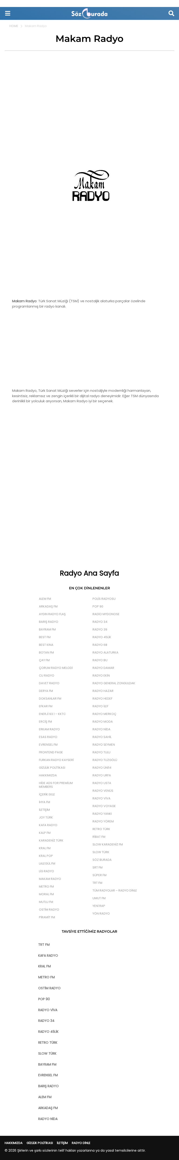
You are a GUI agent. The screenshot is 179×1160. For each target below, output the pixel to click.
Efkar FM (45, 706)
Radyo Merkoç (104, 714)
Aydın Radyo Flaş (52, 614)
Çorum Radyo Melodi (56, 668)
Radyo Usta (102, 783)
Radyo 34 (100, 622)
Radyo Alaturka (105, 652)
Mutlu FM (46, 902)
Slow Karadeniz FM (108, 844)
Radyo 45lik (102, 637)
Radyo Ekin (101, 675)
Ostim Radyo (49, 909)
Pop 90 (98, 606)
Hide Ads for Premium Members (56, 785)
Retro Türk (101, 829)
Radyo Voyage (104, 806)
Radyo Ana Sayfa (89, 573)
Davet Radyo (49, 683)
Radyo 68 (100, 645)
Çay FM (44, 660)
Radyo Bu (100, 660)
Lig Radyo (46, 871)
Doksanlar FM (50, 698)
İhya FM (44, 802)
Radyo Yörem (103, 821)
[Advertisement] (89, 90)
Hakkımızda (48, 775)
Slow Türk (101, 852)
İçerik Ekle (47, 794)
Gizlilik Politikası (52, 767)
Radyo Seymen (104, 744)
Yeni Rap (99, 906)
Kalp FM (45, 833)
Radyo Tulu (101, 752)
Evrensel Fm (48, 744)
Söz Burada (102, 860)
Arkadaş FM (48, 606)
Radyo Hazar (103, 691)
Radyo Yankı (102, 813)
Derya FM (46, 691)
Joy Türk (46, 817)
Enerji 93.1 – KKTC (52, 714)
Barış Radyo (48, 622)
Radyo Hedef (102, 698)
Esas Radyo (48, 737)
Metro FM (46, 886)
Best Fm (45, 637)
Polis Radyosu (104, 599)
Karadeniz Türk (51, 840)
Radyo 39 (100, 629)
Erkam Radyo (49, 729)
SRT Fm (98, 867)
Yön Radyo (101, 913)
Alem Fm (45, 599)
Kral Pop (46, 856)
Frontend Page (51, 752)
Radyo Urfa (102, 775)
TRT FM (97, 883)
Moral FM (46, 894)
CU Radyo (46, 675)
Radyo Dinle (81, 1143)
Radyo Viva (101, 798)
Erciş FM (45, 721)
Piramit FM (47, 917)
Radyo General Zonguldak (114, 683)
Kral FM (45, 848)
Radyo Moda (103, 721)
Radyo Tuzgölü (105, 760)
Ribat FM (99, 837)
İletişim (44, 810)
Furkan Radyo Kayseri (56, 760)
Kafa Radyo (48, 825)
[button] (7, 13)
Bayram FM (47, 629)
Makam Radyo (50, 879)
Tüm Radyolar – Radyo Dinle (115, 890)
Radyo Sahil (102, 737)
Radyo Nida (101, 729)
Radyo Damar (103, 668)
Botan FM (46, 652)
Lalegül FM (47, 863)
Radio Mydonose (106, 614)
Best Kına (46, 645)
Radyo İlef (100, 706)
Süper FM (100, 875)
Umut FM (99, 898)
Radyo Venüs (103, 790)
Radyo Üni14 (102, 767)
